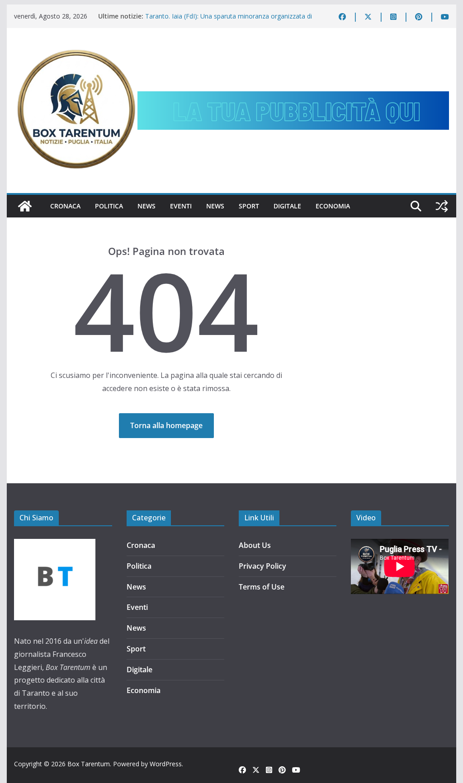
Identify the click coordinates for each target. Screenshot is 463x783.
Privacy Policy (262, 566)
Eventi (181, 206)
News (146, 206)
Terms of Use (261, 587)
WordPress (166, 763)
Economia (333, 206)
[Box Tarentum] (25, 206)
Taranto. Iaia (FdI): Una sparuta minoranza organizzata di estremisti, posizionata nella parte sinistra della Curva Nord (231, 20)
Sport (249, 206)
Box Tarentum (88, 763)
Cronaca (65, 206)
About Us (255, 545)
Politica (109, 206)
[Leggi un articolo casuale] (442, 206)
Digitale (287, 206)
